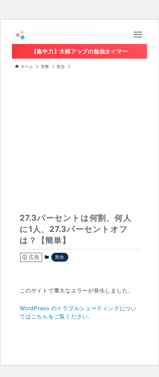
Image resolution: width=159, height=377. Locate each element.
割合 (59, 257)
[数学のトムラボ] (20, 34)
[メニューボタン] (138, 34)
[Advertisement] (79, 132)
